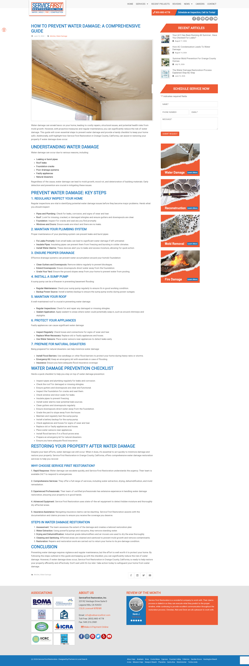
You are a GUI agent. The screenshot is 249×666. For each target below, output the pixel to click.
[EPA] (42, 626)
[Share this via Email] (150, 575)
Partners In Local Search (77, 659)
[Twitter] (207, 19)
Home (130, 4)
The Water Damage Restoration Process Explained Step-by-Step (192, 71)
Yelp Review (136, 617)
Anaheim (140, 659)
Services (140, 4)
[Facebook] (194, 19)
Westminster (181, 662)
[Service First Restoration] (47, 7)
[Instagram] (198, 19)
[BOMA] (42, 602)
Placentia (161, 662)
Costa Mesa (155, 659)
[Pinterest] (203, 19)
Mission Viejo (138, 662)
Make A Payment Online (96, 627)
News (187, 4)
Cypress (164, 659)
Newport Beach (151, 662)
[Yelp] (211, 19)
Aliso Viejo (131, 659)
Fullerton (186, 659)
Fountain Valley (175, 659)
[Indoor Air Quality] (64, 639)
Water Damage (61, 36)
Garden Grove (196, 659)
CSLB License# (90, 608)
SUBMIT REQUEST (170, 134)
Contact (211, 4)
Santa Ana (171, 662)
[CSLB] (64, 614)
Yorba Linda (192, 662)
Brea (147, 659)
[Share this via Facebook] (131, 575)
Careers (200, 4)
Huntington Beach (210, 659)
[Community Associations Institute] (64, 602)
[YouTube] (215, 19)
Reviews (176, 4)
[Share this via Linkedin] (137, 575)
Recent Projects (160, 4)
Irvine (129, 662)
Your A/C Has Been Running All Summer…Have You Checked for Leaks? (194, 36)
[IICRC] (42, 639)
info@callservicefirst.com (97, 615)
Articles (53, 36)
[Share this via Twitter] (144, 575)
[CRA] (42, 614)
